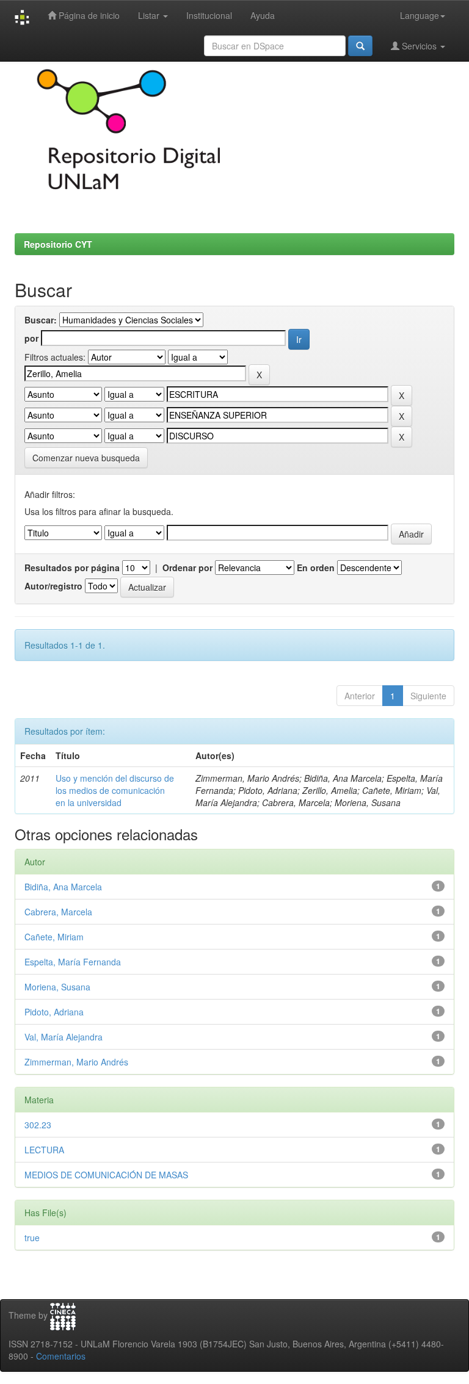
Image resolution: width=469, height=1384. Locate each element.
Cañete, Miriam (54, 937)
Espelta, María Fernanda (72, 962)
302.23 (37, 1125)
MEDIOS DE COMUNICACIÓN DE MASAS (106, 1175)
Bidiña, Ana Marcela (63, 887)
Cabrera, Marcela (58, 912)
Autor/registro (53, 586)
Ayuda (262, 15)
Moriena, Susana (57, 987)
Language (419, 15)
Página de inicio (88, 15)
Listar (150, 15)
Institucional (209, 15)
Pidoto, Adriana (54, 1012)
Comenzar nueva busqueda (86, 458)
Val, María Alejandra (63, 1037)
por (31, 338)
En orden (316, 567)
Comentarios (60, 1356)
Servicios (419, 46)
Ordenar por (187, 567)
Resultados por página (72, 567)
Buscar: (40, 320)
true (32, 1237)
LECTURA (44, 1150)
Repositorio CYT (58, 244)
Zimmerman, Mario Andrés (76, 1062)
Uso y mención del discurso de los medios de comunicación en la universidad (115, 790)
